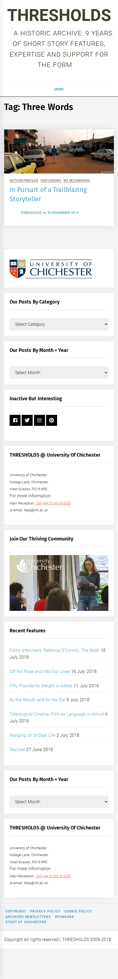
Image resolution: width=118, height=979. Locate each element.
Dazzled (17, 749)
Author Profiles (24, 181)
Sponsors (64, 917)
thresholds (31, 213)
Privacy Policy (45, 911)
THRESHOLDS (59, 15)
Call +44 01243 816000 (53, 503)
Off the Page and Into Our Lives (40, 671)
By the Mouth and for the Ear (37, 699)
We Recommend (76, 181)
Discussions (51, 181)
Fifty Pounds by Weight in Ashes (41, 685)
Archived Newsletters (28, 917)
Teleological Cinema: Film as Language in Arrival (57, 714)
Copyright (15, 911)
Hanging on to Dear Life (32, 735)
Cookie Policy (78, 911)
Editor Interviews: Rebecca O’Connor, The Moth (55, 650)
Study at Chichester (25, 922)
